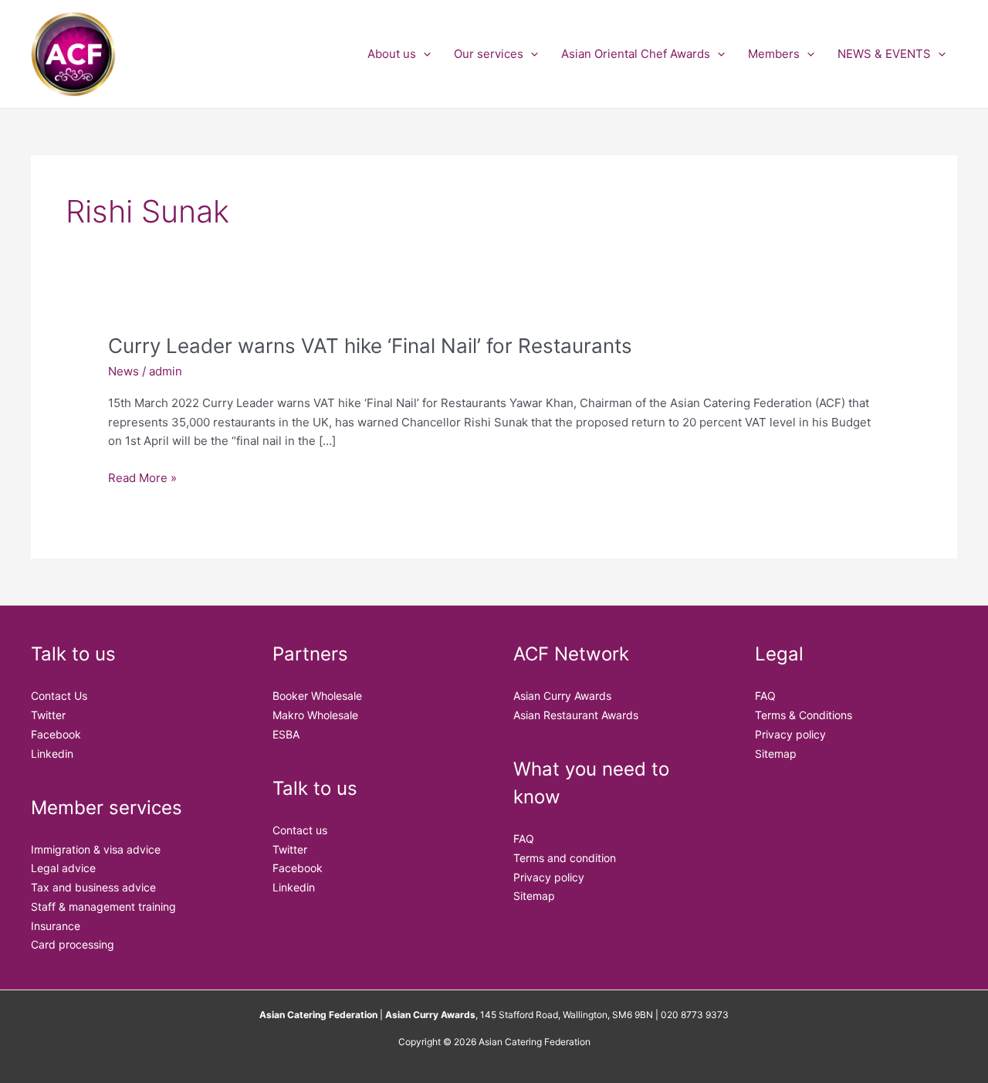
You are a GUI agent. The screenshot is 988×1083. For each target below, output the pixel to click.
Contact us (299, 830)
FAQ (523, 838)
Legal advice (63, 867)
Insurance (55, 925)
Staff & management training (103, 906)
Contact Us (59, 695)
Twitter (48, 714)
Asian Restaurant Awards (575, 714)
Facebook (56, 734)
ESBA (285, 734)
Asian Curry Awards (562, 695)
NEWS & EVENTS (884, 53)
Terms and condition (564, 857)
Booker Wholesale (317, 695)
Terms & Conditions (803, 714)
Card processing (72, 944)
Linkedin (52, 753)
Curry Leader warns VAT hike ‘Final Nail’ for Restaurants (370, 346)
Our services (488, 53)
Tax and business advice (93, 887)
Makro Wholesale (315, 714)
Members (774, 53)
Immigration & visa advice (96, 849)
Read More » (142, 478)
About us (391, 53)
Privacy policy (548, 877)
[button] (423, 54)
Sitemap (534, 895)
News (123, 371)
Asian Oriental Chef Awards (635, 53)
